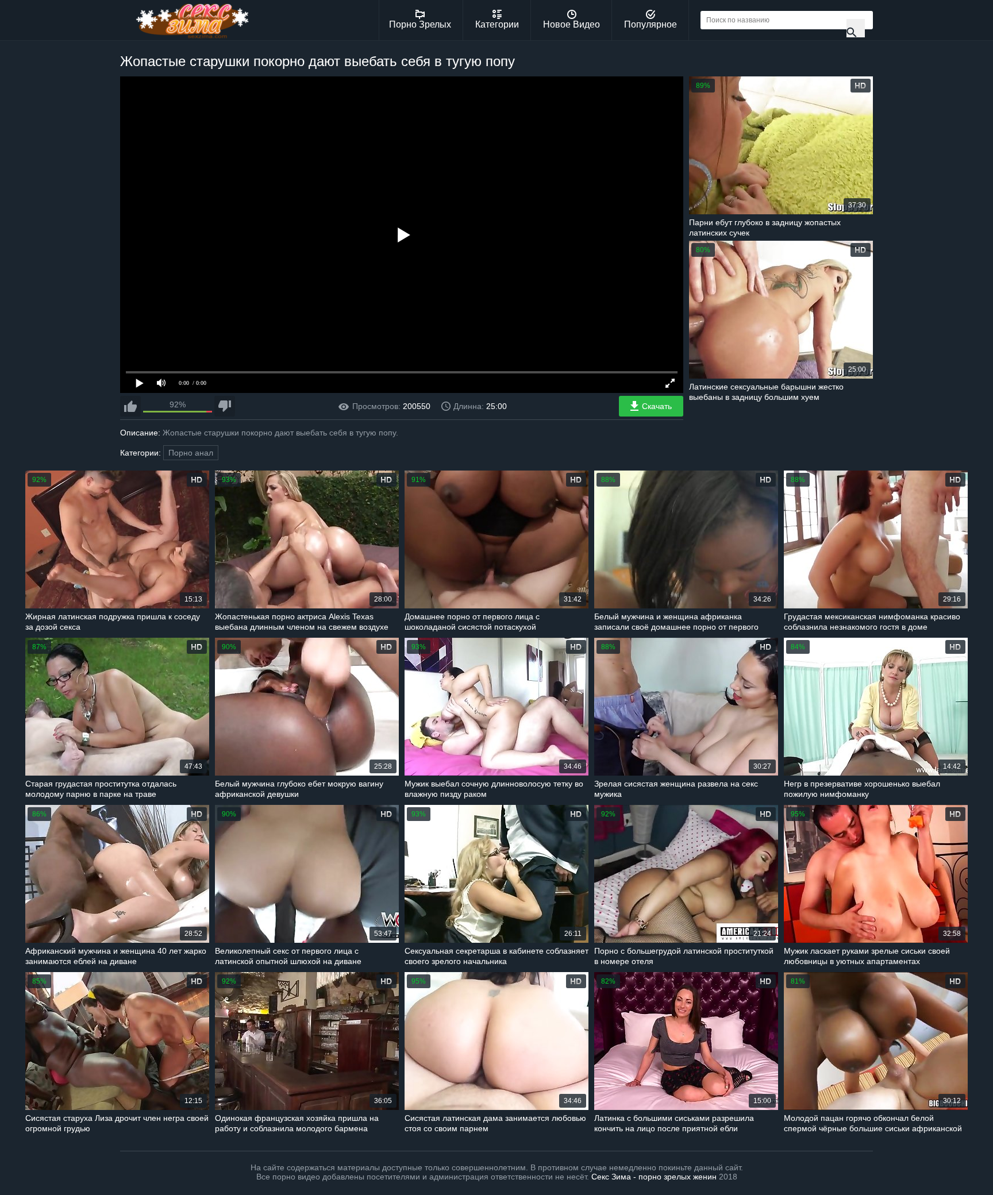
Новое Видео (571, 24)
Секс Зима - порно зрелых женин (654, 1176)
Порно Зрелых (420, 24)
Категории (497, 24)
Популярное (650, 24)
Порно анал (190, 452)
